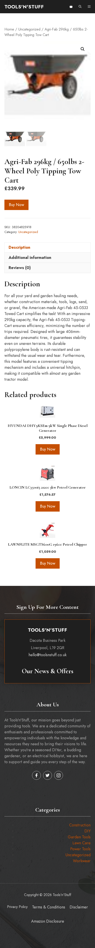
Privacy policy (17, 906)
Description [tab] (19, 247)
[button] (80, 6)
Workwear (82, 861)
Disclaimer (79, 907)
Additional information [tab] (30, 257)
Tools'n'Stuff (24, 6)
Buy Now (16, 205)
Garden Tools (79, 837)
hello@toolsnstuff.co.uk (47, 655)
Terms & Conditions (48, 907)
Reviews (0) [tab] (20, 268)
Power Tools (80, 849)
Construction (80, 825)
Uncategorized (29, 29)
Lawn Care (81, 843)
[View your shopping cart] (71, 6)
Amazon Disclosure (47, 921)
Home (9, 29)
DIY (87, 831)
